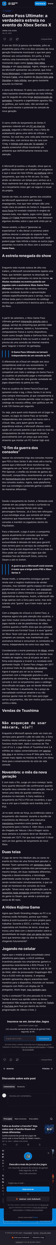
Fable (14, 77)
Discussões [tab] (33, 1119)
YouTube (9, 1006)
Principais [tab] (8, 1119)
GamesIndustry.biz (15, 479)
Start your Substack (21, 1237)
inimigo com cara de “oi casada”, (28, 144)
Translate (8, 11)
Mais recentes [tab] (20, 1119)
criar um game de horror (39, 934)
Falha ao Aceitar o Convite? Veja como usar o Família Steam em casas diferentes (19, 1129)
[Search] (51, 1118)
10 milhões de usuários (34, 668)
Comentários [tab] (9, 1086)
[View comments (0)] (11, 39)
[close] (48, 1153)
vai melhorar (40, 173)
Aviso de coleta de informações (33, 1047)
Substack (19, 1242)
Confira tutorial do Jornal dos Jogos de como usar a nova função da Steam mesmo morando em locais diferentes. (21, 1136)
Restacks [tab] (21, 1086)
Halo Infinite (20, 80)
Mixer (44, 650)
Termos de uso (43, 1044)
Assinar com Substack (30, 1199)
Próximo (45, 1068)
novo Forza (8, 210)
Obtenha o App (38, 1237)
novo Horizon (24, 66)
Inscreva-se (40, 3)
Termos (36, 1233)
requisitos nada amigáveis (15, 892)
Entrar (50, 3)
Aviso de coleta (45, 1233)
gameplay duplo (42, 865)
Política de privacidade (34, 1210)
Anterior (10, 1068)
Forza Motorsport (11, 73)
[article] (28, 1135)
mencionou (8, 823)
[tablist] (14, 1086)
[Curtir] (4, 39)
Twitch (50, 1002)
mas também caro (36, 989)
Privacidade (28, 1233)
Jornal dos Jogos (9, 31)
